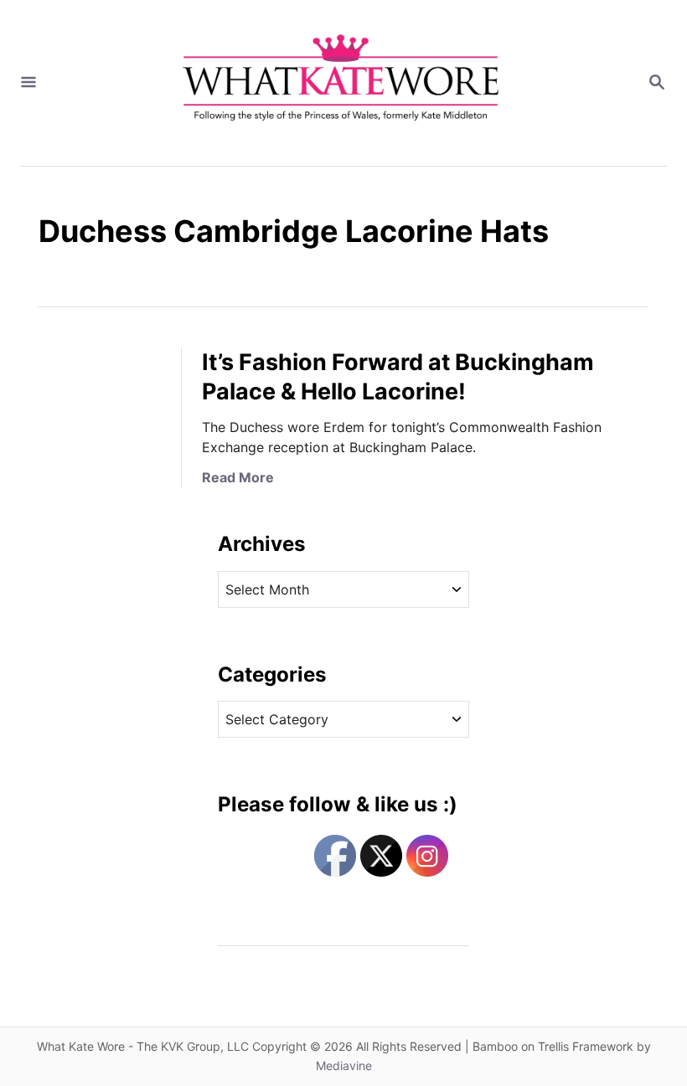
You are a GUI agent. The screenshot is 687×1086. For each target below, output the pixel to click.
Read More (238, 477)
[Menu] (28, 83)
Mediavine (344, 1065)
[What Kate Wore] (342, 83)
